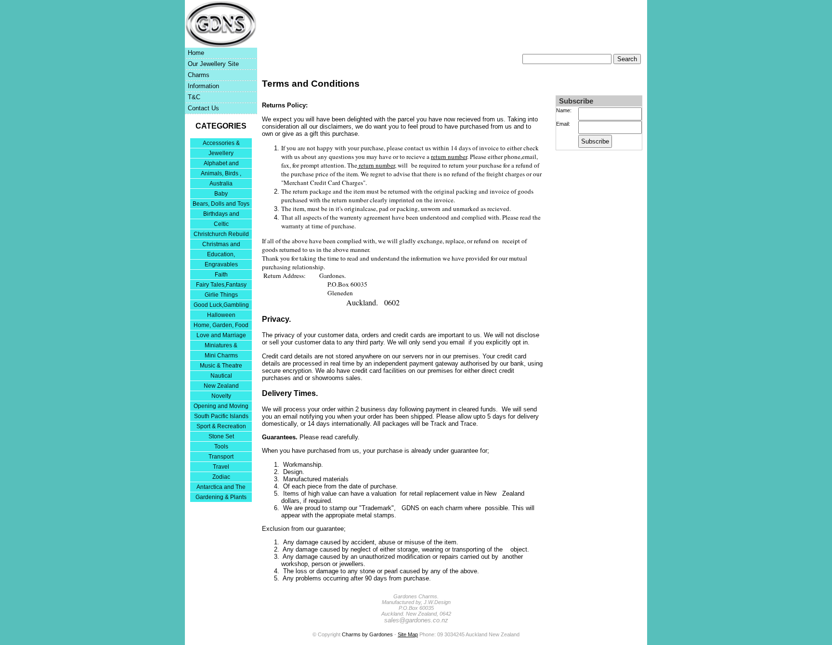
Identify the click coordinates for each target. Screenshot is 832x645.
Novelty (221, 396)
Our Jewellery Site (213, 63)
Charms (198, 75)
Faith (221, 274)
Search (627, 59)
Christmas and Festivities (221, 245)
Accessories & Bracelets (221, 144)
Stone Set (221, 436)
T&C (194, 97)
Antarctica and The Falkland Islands (221, 488)
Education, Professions (221, 255)
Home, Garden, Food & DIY (221, 326)
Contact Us (203, 108)
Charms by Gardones (367, 634)
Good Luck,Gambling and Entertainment (221, 306)
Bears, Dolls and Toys (221, 203)
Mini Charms (221, 355)
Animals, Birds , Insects (221, 174)
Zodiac (221, 477)
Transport (221, 456)
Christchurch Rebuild (221, 234)
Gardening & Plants (221, 497)
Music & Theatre (221, 365)
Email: (563, 124)
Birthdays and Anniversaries (221, 215)
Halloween (221, 315)
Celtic (221, 224)
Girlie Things (221, 294)
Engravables (221, 264)
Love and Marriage (221, 335)
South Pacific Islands (221, 416)
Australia (221, 183)
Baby (221, 193)
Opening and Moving (221, 406)
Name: (564, 110)
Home (196, 52)
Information (203, 86)
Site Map (408, 634)
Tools (221, 446)
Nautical (221, 375)
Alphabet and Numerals (221, 164)
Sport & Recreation (221, 426)
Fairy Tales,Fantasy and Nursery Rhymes (221, 285)
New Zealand (221, 385)
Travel (221, 466)
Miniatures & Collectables (221, 346)
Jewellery (221, 153)
